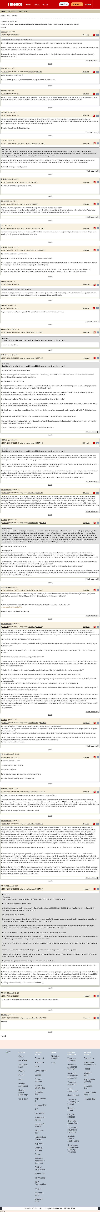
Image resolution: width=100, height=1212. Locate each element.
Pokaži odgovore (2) (92, 171)
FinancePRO (40, 1105)
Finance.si (39, 1058)
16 (97, 72)
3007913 (5, 182)
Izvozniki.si (39, 1113)
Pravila (20, 11)
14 (97, 308)
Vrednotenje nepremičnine (90, 1063)
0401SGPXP (5, 112)
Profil (8, 11)
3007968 (5, 627)
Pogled (3, 15)
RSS (20, 1079)
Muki (2, 69)
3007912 (5, 143)
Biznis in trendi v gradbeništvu (73, 1138)
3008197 (5, 996)
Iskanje (25, 11)
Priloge (21, 1071)
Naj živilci (39, 1143)
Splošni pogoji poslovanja (23, 1092)
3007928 (5, 308)
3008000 (5, 757)
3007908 (5, 94)
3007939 (5, 358)
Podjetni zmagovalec (40, 1168)
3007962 (5, 590)
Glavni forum (14, 21)
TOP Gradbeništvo (40, 1183)
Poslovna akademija (71, 1059)
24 (97, 35)
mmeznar (4, 305)
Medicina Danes (55, 1057)
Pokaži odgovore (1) (92, 60)
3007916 (5, 228)
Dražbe (38, 1075)
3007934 (5, 332)
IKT (36, 1109)
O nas (21, 1056)
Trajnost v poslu (39, 1194)
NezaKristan (5, 587)
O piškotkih (23, 1099)
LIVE (29, 5)
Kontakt (21, 1075)
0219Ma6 (4, 1015)
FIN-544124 (5, 754)
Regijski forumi (71, 1109)
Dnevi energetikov (72, 1090)
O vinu (37, 1154)
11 (97, 94)
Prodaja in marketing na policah (73, 1101)
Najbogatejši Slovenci (40, 1138)
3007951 (5, 493)
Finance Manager (38, 1080)
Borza (45, 5)
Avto (37, 1066)
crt (2, 140)
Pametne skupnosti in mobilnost (40, 1160)
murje (3, 282)
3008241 (5, 1018)
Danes (36, 5)
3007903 (5, 72)
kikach (3, 91)
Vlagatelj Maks (38, 1200)
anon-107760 (5, 329)
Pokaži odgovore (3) (92, 321)
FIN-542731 (5, 886)
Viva (53, 1063)
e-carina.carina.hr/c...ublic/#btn (11, 607)
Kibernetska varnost (40, 1119)
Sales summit (73, 1095)
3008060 (5, 824)
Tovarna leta (40, 1178)
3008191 (5, 889)
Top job (38, 1188)
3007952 (5, 523)
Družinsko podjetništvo (72, 1122)
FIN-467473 (5, 993)
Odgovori (86, 35)
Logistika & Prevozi (39, 1125)
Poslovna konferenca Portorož (72, 1067)
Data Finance (40, 1071)
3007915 (5, 204)
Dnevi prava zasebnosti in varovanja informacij (73, 1148)
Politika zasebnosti (23, 1085)
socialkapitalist (6, 490)
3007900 (5, 35)
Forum (3, 11)
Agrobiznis (39, 1062)
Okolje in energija (38, 1149)
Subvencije (40, 1174)
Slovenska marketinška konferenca (72, 1075)
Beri (8, 15)
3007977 (5, 723)
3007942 (5, 443)
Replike (14, 15)
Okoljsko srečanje (71, 1116)
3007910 (5, 115)
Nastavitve (13, 11)
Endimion (4, 179)
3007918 (5, 250)
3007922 (5, 285)
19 (97, 824)
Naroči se (63, 4)
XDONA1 (4, 440)
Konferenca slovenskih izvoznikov (72, 1129)
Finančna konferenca (72, 1083)
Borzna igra (89, 1058)
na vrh (50, 64)
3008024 (5, 792)
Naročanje (22, 1060)
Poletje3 (4, 32)
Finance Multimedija (40, 1087)
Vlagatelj (77, 4)
